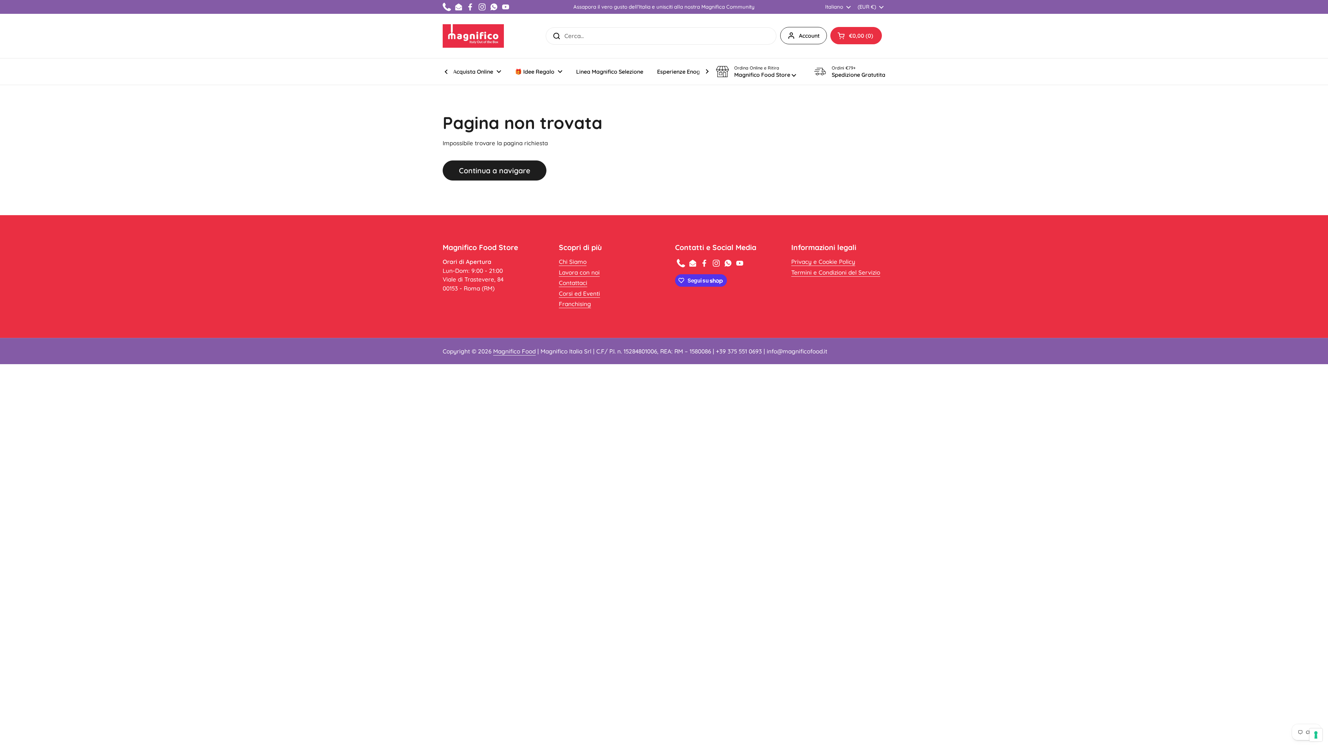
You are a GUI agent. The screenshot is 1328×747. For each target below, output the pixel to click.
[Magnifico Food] (473, 36)
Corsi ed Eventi (579, 293)
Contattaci (573, 282)
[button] (856, 35)
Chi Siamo (573, 261)
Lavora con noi (579, 272)
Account (809, 35)
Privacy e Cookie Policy (823, 261)
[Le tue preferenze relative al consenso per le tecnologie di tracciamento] (1315, 734)
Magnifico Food (514, 351)
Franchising (575, 303)
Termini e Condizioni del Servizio (835, 272)
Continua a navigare (494, 170)
